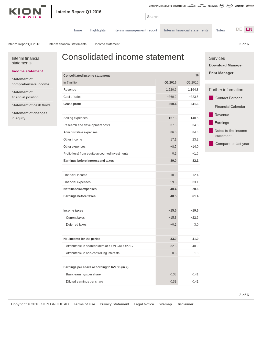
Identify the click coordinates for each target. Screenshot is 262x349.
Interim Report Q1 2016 (78, 11)
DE (239, 29)
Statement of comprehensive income (30, 81)
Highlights (98, 30)
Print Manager (221, 73)
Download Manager (226, 65)
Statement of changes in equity (29, 115)
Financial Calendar (230, 106)
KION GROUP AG (27, 11)
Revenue (222, 115)
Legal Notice (144, 304)
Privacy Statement (114, 304)
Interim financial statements (186, 30)
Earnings (222, 123)
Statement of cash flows (31, 105)
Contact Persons (228, 98)
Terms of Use (84, 304)
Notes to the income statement (231, 133)
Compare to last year (232, 144)
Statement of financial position (25, 94)
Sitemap (165, 304)
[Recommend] (243, 304)
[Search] (250, 16)
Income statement (107, 44)
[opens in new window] (249, 304)
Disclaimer (185, 304)
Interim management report (135, 30)
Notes (220, 30)
